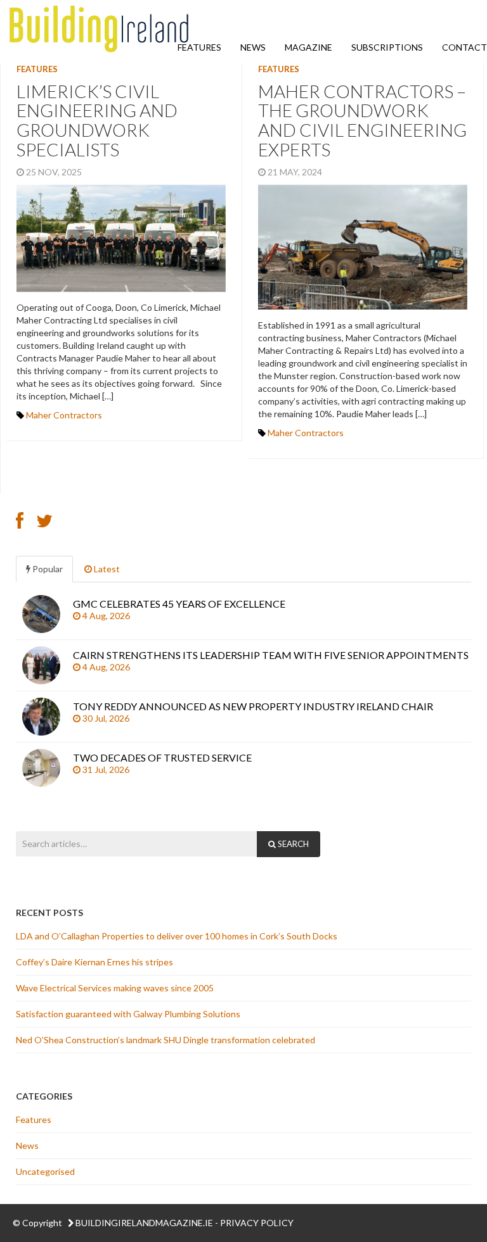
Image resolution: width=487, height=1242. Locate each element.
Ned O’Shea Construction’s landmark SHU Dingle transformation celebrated (166, 1039)
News (253, 47)
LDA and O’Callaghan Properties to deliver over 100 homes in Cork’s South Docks (176, 936)
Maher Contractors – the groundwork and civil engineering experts (362, 120)
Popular (46, 568)
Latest (106, 568)
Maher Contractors (64, 415)
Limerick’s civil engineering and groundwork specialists (97, 120)
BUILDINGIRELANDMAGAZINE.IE (144, 1222)
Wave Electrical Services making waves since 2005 (116, 987)
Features (199, 47)
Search (292, 844)
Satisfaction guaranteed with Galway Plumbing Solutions (129, 1013)
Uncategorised (45, 1171)
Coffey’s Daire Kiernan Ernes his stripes (95, 962)
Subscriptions (387, 47)
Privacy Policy (257, 1222)
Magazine (308, 47)
